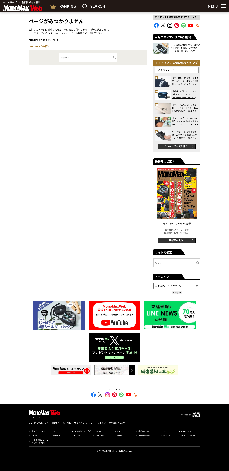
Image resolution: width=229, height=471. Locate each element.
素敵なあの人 (144, 431)
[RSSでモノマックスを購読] (135, 395)
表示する (177, 292)
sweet (98, 431)
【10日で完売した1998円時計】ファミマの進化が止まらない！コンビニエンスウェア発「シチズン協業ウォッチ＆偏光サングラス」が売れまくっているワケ (185, 121)
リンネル (163, 431)
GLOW (77, 435)
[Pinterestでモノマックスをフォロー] (176, 26)
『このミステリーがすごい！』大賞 (39, 441)
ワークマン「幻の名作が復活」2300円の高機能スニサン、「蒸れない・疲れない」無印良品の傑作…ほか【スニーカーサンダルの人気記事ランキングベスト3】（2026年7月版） (185, 134)
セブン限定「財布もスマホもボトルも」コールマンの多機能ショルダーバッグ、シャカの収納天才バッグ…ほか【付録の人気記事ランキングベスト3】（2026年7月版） (185, 80)
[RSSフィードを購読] (197, 26)
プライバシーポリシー (84, 423)
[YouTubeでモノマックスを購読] (190, 26)
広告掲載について (117, 423)
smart (119, 435)
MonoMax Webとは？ (39, 423)
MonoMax (100, 435)
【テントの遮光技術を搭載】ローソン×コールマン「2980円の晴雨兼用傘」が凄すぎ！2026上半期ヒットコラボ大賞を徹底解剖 (185, 107)
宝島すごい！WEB (189, 435)
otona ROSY (186, 431)
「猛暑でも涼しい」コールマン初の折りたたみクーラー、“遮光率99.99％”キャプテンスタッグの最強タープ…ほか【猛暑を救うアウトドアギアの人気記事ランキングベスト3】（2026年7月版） (185, 94)
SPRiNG (34, 435)
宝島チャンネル (38, 431)
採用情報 (67, 423)
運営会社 (56, 423)
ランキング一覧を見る (176, 146)
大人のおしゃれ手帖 (82, 431)
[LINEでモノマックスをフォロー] (183, 26)
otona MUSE (58, 435)
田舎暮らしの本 (166, 435)
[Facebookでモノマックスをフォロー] (156, 26)
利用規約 (102, 423)
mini (119, 431)
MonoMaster (144, 435)
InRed (55, 431)
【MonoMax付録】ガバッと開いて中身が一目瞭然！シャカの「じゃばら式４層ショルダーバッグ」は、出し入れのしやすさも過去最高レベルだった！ (185, 47)
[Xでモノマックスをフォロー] (163, 26)
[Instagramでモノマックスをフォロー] (169, 26)
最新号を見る (176, 240)
